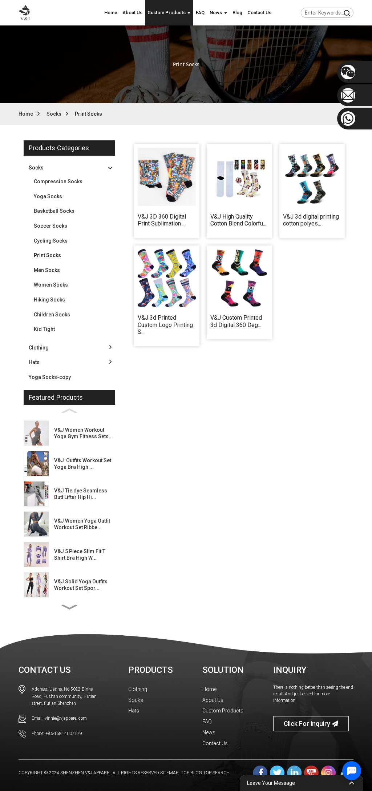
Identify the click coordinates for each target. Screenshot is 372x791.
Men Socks (47, 270)
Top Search (216, 772)
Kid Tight (44, 329)
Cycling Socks (51, 241)
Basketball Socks (54, 211)
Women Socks (51, 285)
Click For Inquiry (307, 723)
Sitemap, (170, 772)
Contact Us (215, 743)
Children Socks (52, 314)
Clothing (137, 689)
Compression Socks (58, 181)
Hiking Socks (49, 300)
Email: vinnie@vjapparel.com (59, 718)
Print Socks (88, 114)
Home (26, 114)
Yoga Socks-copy (50, 377)
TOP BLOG (191, 772)
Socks (53, 114)
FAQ (207, 721)
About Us (212, 700)
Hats (133, 711)
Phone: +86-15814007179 (57, 733)
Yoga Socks (48, 196)
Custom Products (222, 711)
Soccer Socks (50, 226)
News (208, 732)
